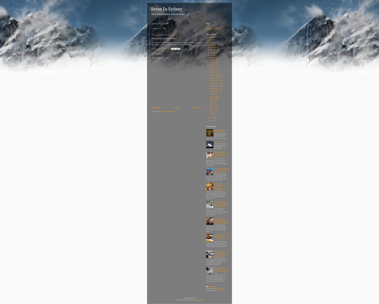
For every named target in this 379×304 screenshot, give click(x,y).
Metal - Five (213, 104)
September (213, 50)
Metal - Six (213, 101)
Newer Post (156, 107)
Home (177, 107)
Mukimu (174, 35)
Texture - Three (214, 68)
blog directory (220, 288)
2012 (210, 37)
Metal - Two (213, 112)
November (213, 47)
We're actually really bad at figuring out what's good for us (220, 170)
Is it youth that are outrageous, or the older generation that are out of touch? (220, 204)
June (211, 118)
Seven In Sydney (166, 9)
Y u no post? (218, 142)
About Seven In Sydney (213, 29)
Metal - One (213, 114)
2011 (210, 40)
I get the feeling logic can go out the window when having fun (220, 237)
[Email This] (172, 49)
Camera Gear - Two (216, 88)
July (211, 55)
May (211, 120)
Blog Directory (221, 290)
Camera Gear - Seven (216, 75)
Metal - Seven (214, 99)
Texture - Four (214, 65)
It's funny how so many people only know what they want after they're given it (220, 221)
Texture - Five (214, 62)
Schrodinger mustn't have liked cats (220, 130)
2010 (210, 42)
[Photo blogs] (210, 286)
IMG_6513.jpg (155, 35)
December (213, 45)
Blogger (201, 300)
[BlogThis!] (174, 49)
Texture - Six (214, 60)
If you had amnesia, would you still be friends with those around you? (220, 154)
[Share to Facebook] (177, 49)
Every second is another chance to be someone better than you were (220, 254)
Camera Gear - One (216, 91)
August (212, 52)
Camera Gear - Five (216, 81)
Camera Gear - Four (216, 83)
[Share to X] (176, 49)
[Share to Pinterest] (179, 49)
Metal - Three (214, 109)
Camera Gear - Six (215, 78)
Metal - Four (213, 106)
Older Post (197, 107)
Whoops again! (214, 96)
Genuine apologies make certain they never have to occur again (220, 270)
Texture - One (214, 73)
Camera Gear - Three (216, 86)
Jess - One (213, 93)
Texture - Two (214, 70)
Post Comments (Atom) (167, 111)
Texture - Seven (215, 57)
